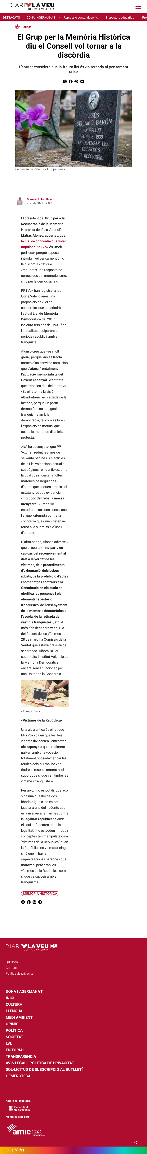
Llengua (14, 1011)
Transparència (21, 1056)
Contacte (12, 968)
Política (26, 27)
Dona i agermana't (24, 991)
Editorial (15, 1050)
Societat (14, 1037)
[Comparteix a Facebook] (71, 82)
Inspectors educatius (120, 17)
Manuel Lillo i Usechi (41, 199)
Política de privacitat (20, 973)
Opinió (12, 1024)
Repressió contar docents (81, 17)
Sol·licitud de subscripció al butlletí (44, 1069)
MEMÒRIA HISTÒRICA (40, 894)
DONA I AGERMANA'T (41, 17)
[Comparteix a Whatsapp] (76, 82)
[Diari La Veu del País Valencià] (28, 11)
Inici (10, 998)
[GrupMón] (73, 1150)
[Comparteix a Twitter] (65, 82)
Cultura (14, 1004)
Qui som (12, 962)
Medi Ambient (19, 1017)
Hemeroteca (18, 1076)
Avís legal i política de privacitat (40, 1063)
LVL (9, 1043)
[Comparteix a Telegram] (82, 82)
